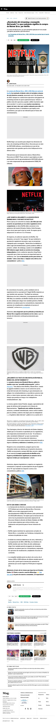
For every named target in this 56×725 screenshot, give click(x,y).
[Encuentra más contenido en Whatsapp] (14, 40)
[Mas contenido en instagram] (30, 708)
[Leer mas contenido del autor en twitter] (23, 585)
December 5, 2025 (29, 425)
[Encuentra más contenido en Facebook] (8, 40)
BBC (23, 261)
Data (47, 698)
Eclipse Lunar (47, 12)
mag (12, 720)
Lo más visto (11, 607)
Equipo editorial (6, 696)
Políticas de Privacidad (24, 695)
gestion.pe (22, 718)
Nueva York (21, 12)
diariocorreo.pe (43, 718)
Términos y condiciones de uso (26, 692)
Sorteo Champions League (29, 12)
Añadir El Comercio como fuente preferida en (37, 18)
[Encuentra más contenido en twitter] (11, 40)
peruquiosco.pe (6, 720)
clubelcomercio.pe (14, 718)
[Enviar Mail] (8, 83)
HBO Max (26, 602)
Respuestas (41, 694)
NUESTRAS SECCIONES (42, 692)
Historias (40, 708)
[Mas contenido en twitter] (28, 708)
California (12, 12)
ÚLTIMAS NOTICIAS (13, 666)
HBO (21, 602)
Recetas (48, 705)
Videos (47, 694)
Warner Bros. (16, 602)
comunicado (26, 307)
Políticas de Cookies (24, 697)
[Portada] (6, 695)
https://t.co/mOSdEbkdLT (37, 424)
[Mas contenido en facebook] (25, 708)
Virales (39, 705)
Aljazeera (10, 386)
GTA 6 (36, 12)
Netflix (10, 602)
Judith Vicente (12, 83)
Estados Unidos (34, 602)
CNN (22, 471)
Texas (16, 12)
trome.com (35, 718)
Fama (39, 701)
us (38, 698)
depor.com (29, 718)
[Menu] (2, 9)
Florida (7, 12)
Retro (47, 701)
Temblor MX (41, 12)
